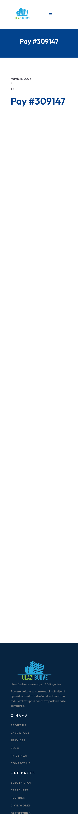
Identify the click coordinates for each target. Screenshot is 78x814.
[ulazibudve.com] (22, 14)
